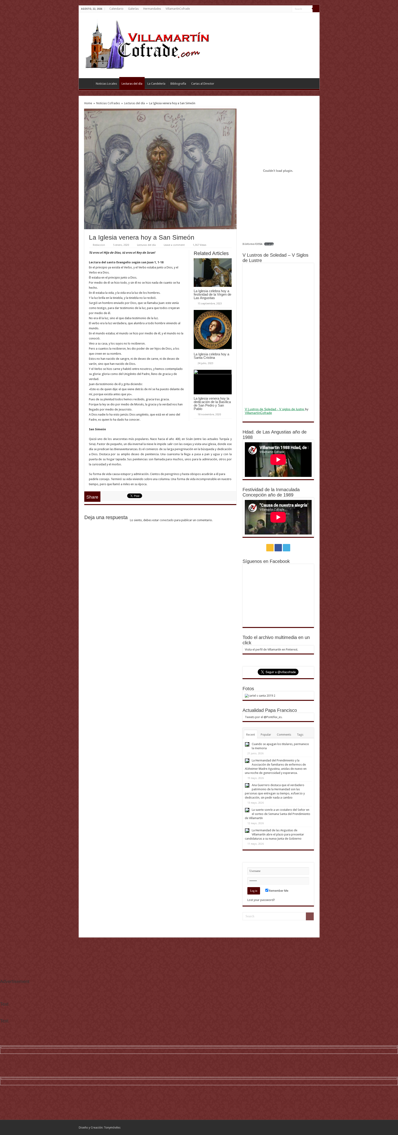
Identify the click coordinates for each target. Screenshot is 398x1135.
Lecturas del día (132, 83)
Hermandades (152, 8)
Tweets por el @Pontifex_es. (263, 717)
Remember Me (278, 890)
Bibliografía (178, 83)
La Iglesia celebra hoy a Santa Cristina (211, 356)
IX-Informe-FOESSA (252, 244)
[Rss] (279, 9)
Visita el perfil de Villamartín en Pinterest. (271, 649)
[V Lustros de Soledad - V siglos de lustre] (278, 334)
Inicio (87, 83)
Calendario (116, 8)
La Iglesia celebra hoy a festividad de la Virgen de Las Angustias (212, 294)
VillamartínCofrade (178, 8)
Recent (250, 734)
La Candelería (156, 83)
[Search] (316, 8)
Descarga (269, 244)
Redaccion (99, 245)
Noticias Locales (106, 83)
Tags (300, 734)
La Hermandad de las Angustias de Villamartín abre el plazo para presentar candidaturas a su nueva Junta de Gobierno (274, 834)
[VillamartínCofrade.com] (151, 44)
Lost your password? (261, 900)
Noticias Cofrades (108, 103)
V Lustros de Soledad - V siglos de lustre (275, 409)
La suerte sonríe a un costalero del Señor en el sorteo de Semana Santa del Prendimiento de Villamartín (277, 814)
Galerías (133, 8)
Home (88, 103)
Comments (284, 734)
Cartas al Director (202, 83)
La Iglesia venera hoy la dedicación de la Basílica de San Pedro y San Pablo (212, 403)
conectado (167, 520)
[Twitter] (288, 9)
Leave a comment (174, 245)
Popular (266, 734)
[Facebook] (284, 9)
